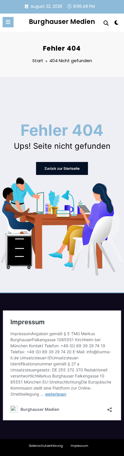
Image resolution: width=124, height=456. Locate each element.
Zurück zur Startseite (62, 168)
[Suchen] (106, 23)
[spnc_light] (117, 24)
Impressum (79, 446)
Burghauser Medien (62, 21)
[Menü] (8, 22)
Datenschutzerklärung (46, 446)
